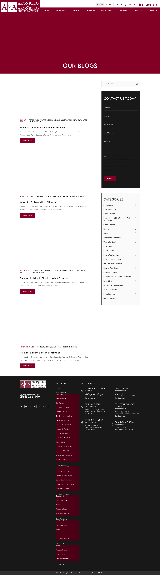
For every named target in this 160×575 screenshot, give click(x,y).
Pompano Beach (61, 509)
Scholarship (108, 205)
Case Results (76, 10)
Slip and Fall (60, 442)
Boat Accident (61, 398)
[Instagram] (130, 5)
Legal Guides (109, 251)
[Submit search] (136, 84)
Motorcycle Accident (112, 259)
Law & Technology (111, 255)
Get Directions (90, 398)
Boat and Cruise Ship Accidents (117, 277)
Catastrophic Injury (62, 407)
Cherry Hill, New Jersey (64, 475)
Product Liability (110, 272)
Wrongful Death (110, 242)
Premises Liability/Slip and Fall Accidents (59, 120)
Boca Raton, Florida (63, 467)
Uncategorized (109, 298)
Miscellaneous (109, 294)
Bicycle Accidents (110, 268)
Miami (58, 505)
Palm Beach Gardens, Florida (66, 484)
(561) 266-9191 (30, 396)
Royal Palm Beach (62, 513)
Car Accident (109, 214)
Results (74, 347)
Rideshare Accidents (112, 238)
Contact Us (60, 564)
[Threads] (125, 5)
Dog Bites (42, 272)
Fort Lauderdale (61, 500)
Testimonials (90, 10)
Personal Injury (35, 120)
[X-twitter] (121, 5)
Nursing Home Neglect (113, 285)
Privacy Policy (108, 170)
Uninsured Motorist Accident (65, 451)
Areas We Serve (61, 465)
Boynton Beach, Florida (64, 471)
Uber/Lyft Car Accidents (64, 446)
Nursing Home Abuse (63, 433)
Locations (138, 10)
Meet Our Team (60, 10)
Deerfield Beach (61, 411)
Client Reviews (109, 225)
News (79, 120)
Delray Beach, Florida (63, 480)
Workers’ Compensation (64, 455)
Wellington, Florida (62, 488)
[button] (135, 5)
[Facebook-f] (117, 5)
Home (47, 10)
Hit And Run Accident (112, 264)
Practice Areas (106, 10)
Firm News (107, 246)
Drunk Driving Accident (64, 416)
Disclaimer (102, 573)
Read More (27, 141)
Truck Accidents (110, 290)
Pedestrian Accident (63, 438)
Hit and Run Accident (63, 425)
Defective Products (62, 420)
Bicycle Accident (61, 394)
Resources (123, 10)
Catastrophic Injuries (63, 494)
